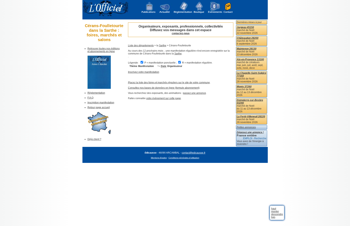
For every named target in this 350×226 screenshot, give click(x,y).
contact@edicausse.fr (193, 152)
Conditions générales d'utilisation (184, 158)
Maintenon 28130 (246, 48)
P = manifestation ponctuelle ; (160, 62)
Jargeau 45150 (245, 27)
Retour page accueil (99, 107)
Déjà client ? (94, 139)
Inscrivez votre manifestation (143, 72)
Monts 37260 (244, 86)
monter (275, 211)
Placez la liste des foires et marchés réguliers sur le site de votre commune (169, 82)
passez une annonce (194, 93)
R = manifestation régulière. (196, 62)
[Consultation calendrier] (99, 133)
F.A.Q (90, 97)
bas (273, 217)
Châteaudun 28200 (247, 38)
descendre (277, 214)
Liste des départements (141, 45)
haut (273, 208)
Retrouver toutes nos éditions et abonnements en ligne (104, 50)
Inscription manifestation (101, 102)
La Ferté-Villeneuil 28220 (251, 116)
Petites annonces (246, 127)
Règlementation (96, 92)
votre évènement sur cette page (163, 98)
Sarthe (162, 45)
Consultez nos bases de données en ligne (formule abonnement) (164, 87)
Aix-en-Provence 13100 (250, 59)
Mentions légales (159, 158)
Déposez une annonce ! (250, 132)
